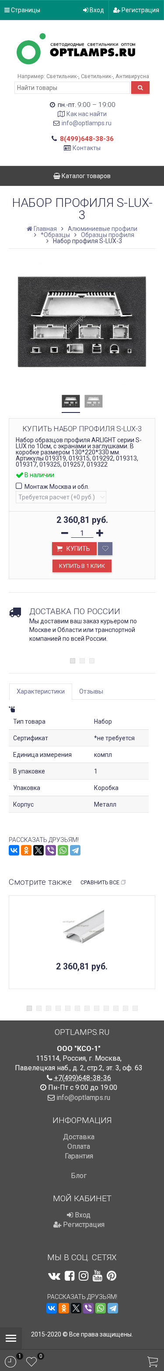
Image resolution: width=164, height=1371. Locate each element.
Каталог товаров (85, 175)
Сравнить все (99, 882)
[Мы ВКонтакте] (54, 1276)
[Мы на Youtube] (97, 1276)
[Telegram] (75, 850)
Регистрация (139, 10)
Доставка (78, 1137)
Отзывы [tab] (91, 691)
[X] (38, 850)
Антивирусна (132, 76)
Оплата (78, 1146)
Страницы (25, 10)
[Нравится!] (105, 548)
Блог (79, 1176)
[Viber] (50, 850)
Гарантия (79, 1156)
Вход (96, 10)
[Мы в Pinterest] (111, 1276)
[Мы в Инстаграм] (83, 1276)
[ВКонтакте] (14, 850)
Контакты (87, 147)
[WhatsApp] (63, 850)
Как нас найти (86, 113)
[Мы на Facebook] (69, 1276)
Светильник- (62, 76)
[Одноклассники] (26, 850)
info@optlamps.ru (87, 123)
